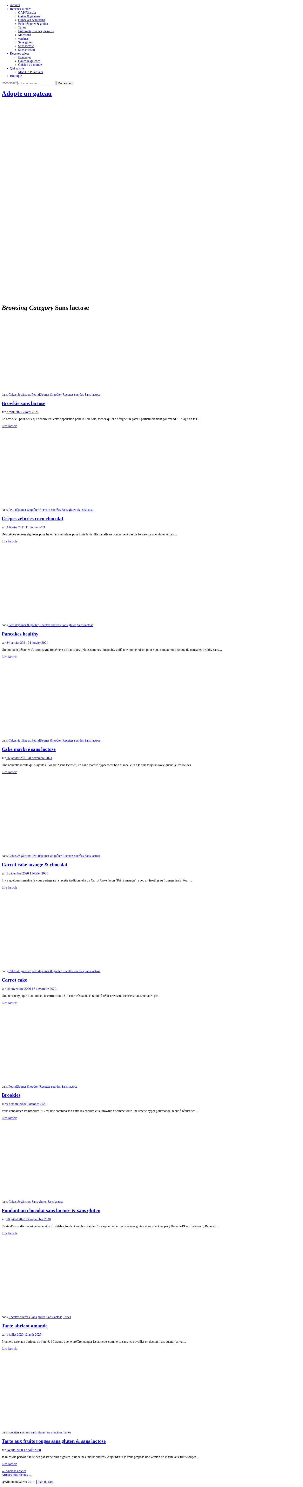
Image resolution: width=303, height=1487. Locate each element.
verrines (23, 38)
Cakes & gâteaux (29, 16)
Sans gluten (25, 42)
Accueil (15, 5)
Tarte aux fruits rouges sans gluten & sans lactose (54, 1441)
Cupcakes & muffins (31, 20)
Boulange (24, 57)
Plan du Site (45, 1481)
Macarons (24, 35)
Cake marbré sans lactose (29, 749)
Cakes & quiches (29, 61)
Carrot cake (14, 980)
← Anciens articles (14, 1471)
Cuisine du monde (30, 64)
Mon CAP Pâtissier (30, 72)
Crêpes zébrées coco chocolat (32, 518)
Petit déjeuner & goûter (33, 23)
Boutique (16, 76)
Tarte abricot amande (25, 1325)
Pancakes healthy (20, 634)
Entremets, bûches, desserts (36, 31)
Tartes (22, 27)
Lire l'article (9, 426)
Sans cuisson (26, 49)
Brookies (11, 1095)
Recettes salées (19, 53)
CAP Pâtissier (27, 12)
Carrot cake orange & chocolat (34, 864)
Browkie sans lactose (23, 403)
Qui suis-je (17, 68)
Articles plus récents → (17, 1474)
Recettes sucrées (20, 9)
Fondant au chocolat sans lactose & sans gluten (51, 1210)
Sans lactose (26, 46)
